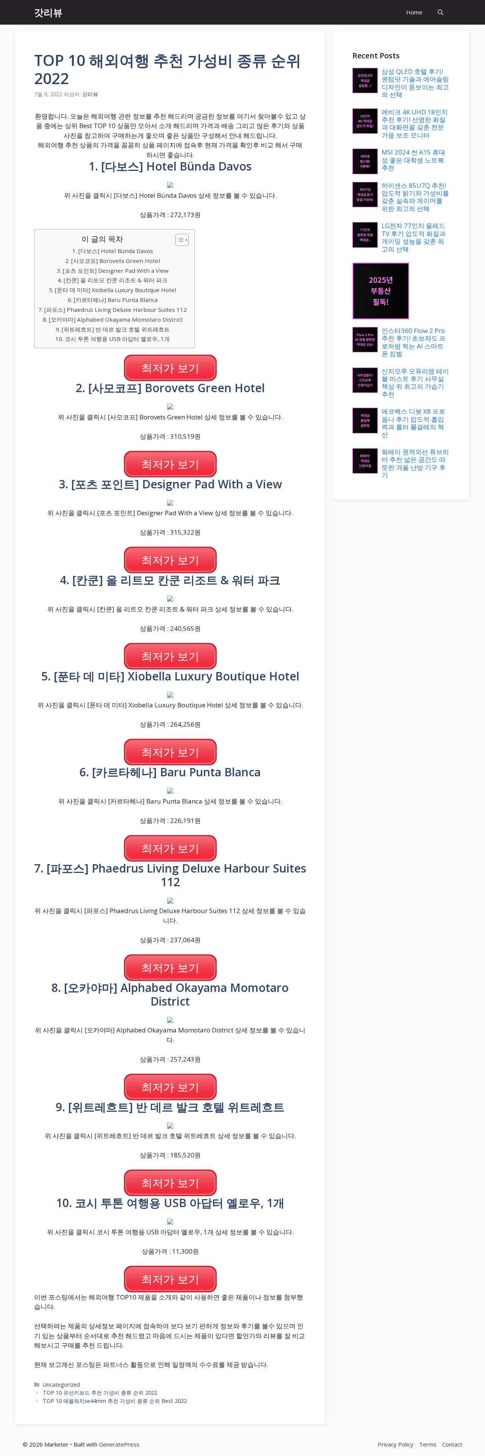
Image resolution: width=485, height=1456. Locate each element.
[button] (440, 12)
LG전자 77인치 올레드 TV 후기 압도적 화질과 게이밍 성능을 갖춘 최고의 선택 (414, 237)
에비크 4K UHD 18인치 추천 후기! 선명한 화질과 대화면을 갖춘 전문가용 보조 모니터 (415, 123)
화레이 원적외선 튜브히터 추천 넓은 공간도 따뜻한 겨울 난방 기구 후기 (415, 463)
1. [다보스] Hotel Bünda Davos (112, 251)
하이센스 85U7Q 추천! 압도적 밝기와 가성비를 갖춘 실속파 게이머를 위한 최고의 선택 (415, 197)
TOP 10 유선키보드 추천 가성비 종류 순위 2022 (100, 1392)
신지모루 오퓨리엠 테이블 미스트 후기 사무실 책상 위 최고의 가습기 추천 (415, 383)
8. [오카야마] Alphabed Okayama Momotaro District (113, 319)
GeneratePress (119, 1444)
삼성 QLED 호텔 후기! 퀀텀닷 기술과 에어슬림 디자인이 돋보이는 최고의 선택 (415, 83)
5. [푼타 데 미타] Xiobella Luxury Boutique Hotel (112, 290)
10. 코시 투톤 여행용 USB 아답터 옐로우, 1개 (112, 338)
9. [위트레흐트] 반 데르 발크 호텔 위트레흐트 (113, 329)
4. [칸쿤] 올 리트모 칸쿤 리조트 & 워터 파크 (112, 280)
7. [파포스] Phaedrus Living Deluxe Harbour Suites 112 (112, 309)
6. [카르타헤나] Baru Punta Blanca (113, 299)
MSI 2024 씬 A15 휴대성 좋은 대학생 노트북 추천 (413, 160)
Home (414, 12)
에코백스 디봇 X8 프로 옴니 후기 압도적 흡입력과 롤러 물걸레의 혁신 (413, 423)
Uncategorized (61, 1384)
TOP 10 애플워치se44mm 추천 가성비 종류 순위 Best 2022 (115, 1400)
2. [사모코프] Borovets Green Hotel (112, 260)
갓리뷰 (48, 12)
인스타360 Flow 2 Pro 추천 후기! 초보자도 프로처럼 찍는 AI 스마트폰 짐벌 (414, 342)
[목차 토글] (178, 239)
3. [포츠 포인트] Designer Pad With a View (113, 270)
